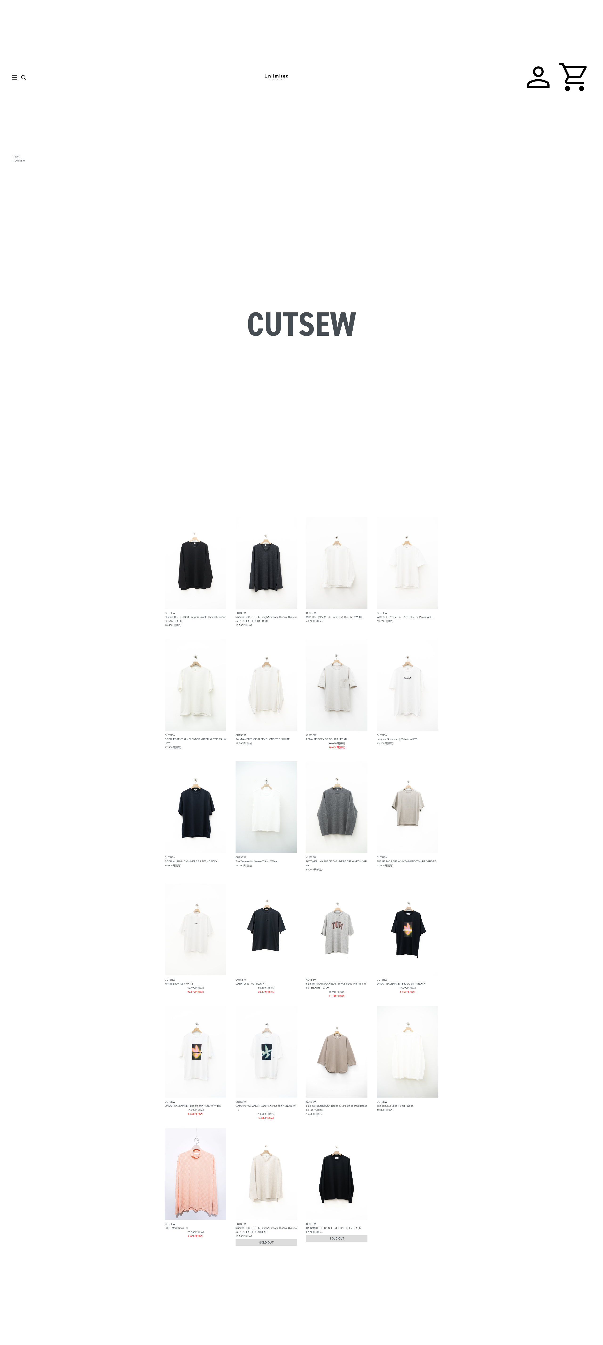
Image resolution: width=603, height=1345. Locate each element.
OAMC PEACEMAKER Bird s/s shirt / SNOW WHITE (193, 1105)
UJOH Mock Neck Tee (176, 1228)
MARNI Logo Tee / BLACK (250, 983)
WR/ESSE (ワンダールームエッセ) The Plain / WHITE (405, 617)
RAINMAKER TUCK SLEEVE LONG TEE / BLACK (333, 1228)
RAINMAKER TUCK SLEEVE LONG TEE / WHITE (263, 739)
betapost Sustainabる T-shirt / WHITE (397, 739)
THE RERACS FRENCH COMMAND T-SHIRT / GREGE (406, 861)
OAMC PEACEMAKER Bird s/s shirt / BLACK (401, 983)
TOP (17, 156)
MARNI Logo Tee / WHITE (179, 983)
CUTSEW (20, 160)
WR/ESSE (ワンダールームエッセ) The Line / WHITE (334, 617)
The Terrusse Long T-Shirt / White (395, 1105)
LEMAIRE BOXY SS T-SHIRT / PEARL (327, 739)
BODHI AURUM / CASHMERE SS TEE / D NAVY (191, 861)
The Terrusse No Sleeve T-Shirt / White (256, 861)
